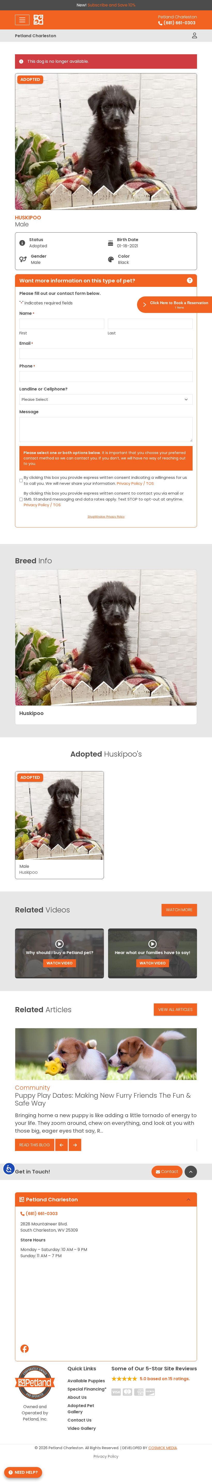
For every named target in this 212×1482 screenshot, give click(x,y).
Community (32, 1088)
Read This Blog (34, 1145)
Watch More (179, 910)
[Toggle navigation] (22, 20)
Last (112, 333)
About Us (77, 1397)
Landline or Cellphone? (43, 389)
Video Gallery (81, 1428)
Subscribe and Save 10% (111, 5)
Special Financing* (87, 1389)
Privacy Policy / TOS (135, 483)
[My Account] (194, 35)
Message (29, 412)
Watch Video (60, 963)
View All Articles (175, 1009)
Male (24, 866)
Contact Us (79, 1420)
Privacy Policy (106, 1456)
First (23, 333)
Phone (27, 366)
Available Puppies (86, 1381)
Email (26, 343)
